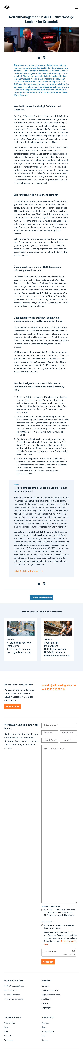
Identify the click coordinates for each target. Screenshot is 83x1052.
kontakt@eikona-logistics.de (59, 685)
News (44, 1027)
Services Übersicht (12, 995)
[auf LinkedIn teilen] (44, 58)
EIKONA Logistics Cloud (14, 986)
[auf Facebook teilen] (39, 58)
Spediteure (46, 999)
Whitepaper (9, 1040)
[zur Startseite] (7, 9)
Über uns (45, 1023)
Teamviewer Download (13, 999)
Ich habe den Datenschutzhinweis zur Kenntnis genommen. (59, 927)
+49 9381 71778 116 (53, 689)
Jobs (43, 1036)
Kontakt (45, 1040)
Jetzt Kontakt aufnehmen (26, 571)
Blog (6, 1027)
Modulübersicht (10, 991)
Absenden (48, 962)
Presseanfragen (48, 1032)
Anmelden (11, 707)
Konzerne (45, 986)
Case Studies (9, 1023)
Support (7, 1036)
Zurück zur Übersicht (41, 598)
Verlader (45, 1003)
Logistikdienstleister (50, 991)
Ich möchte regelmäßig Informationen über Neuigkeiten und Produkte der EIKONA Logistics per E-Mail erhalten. (59, 912)
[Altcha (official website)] (73, 952)
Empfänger (46, 1008)
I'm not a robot (51, 951)
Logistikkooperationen (51, 995)
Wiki (6, 1032)
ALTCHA (72, 954)
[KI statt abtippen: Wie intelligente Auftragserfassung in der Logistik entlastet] (20, 639)
